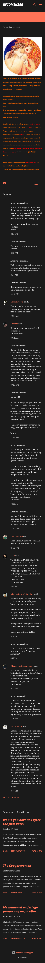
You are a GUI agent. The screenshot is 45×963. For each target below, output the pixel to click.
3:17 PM (14, 586)
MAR (12, 555)
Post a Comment (11, 797)
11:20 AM (14, 385)
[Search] (34, 4)
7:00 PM (14, 718)
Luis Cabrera (16, 536)
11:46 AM (14, 437)
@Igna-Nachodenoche (21, 666)
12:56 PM (14, 548)
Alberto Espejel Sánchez (22, 594)
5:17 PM (14, 658)
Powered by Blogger (24, 952)
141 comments (18, 938)
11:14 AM (14, 338)
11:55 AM (14, 504)
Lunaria (14, 323)
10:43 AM (14, 294)
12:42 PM (14, 528)
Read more (37, 851)
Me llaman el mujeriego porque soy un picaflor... (21, 909)
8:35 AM (14, 253)
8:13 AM (14, 234)
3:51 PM (14, 636)
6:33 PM (14, 688)
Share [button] (36, 184)
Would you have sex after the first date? (21, 822)
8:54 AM (14, 275)
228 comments (18, 851)
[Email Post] (4, 184)
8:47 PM (14, 791)
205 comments (18, 892)
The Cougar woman (17, 865)
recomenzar (13, 4)
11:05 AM (14, 316)
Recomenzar (16, 726)
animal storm (16, 301)
